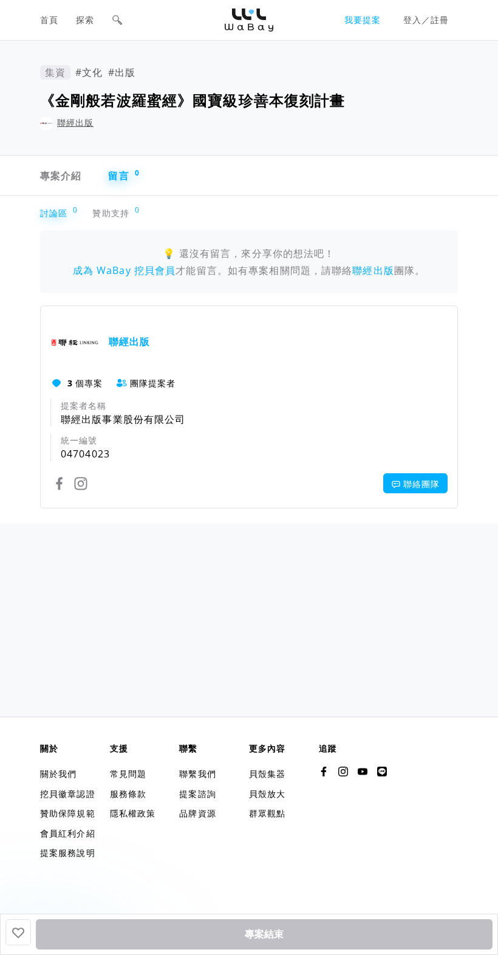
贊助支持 (113, 213)
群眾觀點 (267, 813)
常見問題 (128, 773)
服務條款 (128, 793)
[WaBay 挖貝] (362, 771)
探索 (85, 20)
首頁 (49, 20)
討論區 (56, 213)
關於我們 (58, 773)
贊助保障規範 (67, 813)
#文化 (89, 72)
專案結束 (264, 934)
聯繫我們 (197, 773)
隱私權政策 (133, 813)
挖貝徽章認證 (67, 793)
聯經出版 (75, 122)
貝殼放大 (267, 793)
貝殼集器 (267, 773)
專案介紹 (60, 175)
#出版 (121, 72)
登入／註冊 (426, 20)
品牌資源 (197, 813)
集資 (55, 72)
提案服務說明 (67, 852)
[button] (117, 20)
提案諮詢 (197, 793)
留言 (124, 175)
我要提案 (362, 20)
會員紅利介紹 (67, 833)
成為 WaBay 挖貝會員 (124, 270)
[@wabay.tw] (324, 771)
